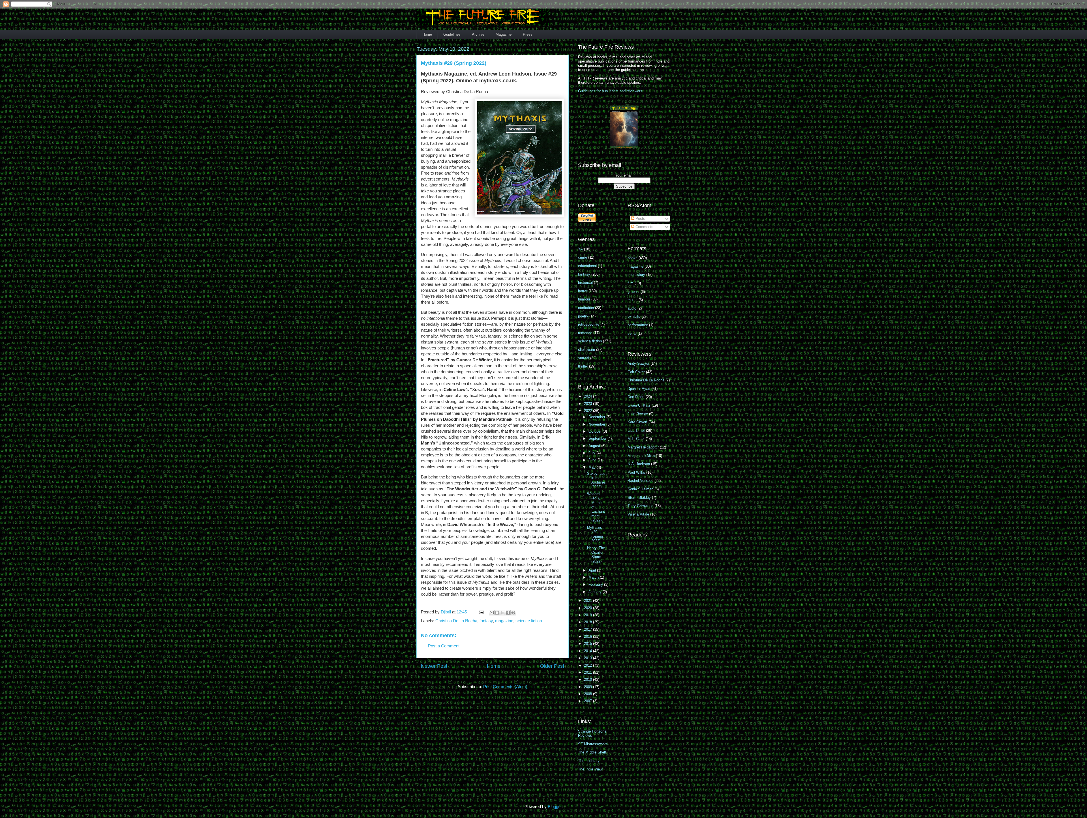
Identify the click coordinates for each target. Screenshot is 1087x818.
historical (585, 282)
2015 (588, 643)
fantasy (486, 620)
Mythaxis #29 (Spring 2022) (595, 534)
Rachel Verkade (640, 480)
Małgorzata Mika (641, 456)
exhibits (634, 316)
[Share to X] (502, 612)
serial (632, 333)
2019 (588, 615)
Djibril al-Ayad (639, 389)
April (593, 570)
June (593, 460)
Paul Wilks (636, 472)
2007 (588, 701)
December (597, 417)
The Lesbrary (589, 761)
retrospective (588, 324)
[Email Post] (480, 611)
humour (584, 299)
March (594, 577)
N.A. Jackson (639, 464)
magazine (504, 620)
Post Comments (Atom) (505, 686)
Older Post (552, 666)
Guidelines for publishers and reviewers (610, 91)
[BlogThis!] (497, 612)
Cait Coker (636, 372)
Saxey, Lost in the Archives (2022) (597, 480)
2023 (588, 404)
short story (636, 274)
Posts (639, 218)
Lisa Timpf (636, 430)
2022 (588, 411)
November (597, 424)
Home (427, 34)
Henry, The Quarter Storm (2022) (596, 554)
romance (585, 333)
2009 (588, 687)
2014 (588, 651)
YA (580, 249)
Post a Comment (443, 645)
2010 (588, 679)
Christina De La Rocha (456, 620)
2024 (588, 396)
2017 (588, 629)
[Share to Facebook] (508, 612)
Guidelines (452, 34)
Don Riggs (636, 397)
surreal (583, 358)
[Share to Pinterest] (513, 612)
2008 (588, 694)
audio (632, 308)
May (593, 467)
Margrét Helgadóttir (643, 447)
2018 (588, 622)
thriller (583, 366)
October (596, 431)
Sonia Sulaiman (640, 489)
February (596, 584)
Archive (478, 34)
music (632, 300)
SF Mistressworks (593, 744)
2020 (588, 608)
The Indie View (590, 769)
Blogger (555, 806)
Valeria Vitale (638, 514)
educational (587, 266)
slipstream (586, 349)
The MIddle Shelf (592, 752)
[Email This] (492, 612)
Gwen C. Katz (639, 405)
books (632, 258)
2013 (588, 658)
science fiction (528, 620)
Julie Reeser (638, 414)
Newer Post (434, 666)
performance (638, 325)
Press (527, 34)
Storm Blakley (639, 497)
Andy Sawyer (638, 363)
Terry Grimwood (640, 506)
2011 (588, 672)
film (631, 283)
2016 (588, 636)
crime (582, 257)
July (592, 453)
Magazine (504, 34)
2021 (588, 600)
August (595, 446)
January (596, 592)
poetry (583, 316)
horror (582, 291)
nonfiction (586, 308)
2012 (588, 665)
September (598, 438)
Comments (643, 227)
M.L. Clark (636, 439)
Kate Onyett (637, 422)
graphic (633, 291)
